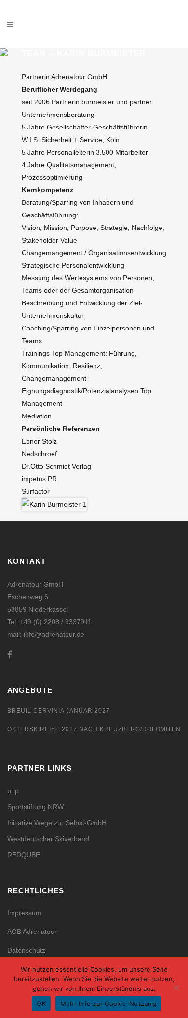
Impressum (24, 913)
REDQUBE (23, 855)
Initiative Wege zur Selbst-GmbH (57, 823)
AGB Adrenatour (32, 931)
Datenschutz (26, 950)
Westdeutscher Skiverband (48, 839)
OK (41, 1003)
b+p (13, 791)
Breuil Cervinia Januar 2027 (58, 710)
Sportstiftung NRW (35, 807)
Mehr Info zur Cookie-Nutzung (108, 1003)
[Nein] (176, 987)
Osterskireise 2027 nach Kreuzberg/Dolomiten (94, 729)
